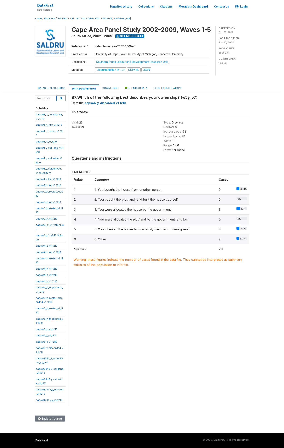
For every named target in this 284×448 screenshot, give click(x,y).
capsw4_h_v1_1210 (46, 268)
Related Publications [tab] (168, 88)
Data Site (49, 18)
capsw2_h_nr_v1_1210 (48, 185)
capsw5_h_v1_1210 (46, 329)
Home (38, 18)
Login (244, 6)
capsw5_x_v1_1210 (46, 341)
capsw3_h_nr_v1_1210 (48, 202)
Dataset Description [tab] (51, 88)
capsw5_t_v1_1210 (46, 335)
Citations (166, 6)
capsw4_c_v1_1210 (46, 245)
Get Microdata (131, 36)
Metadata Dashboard (193, 6)
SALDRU (62, 18)
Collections (146, 6)
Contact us (221, 6)
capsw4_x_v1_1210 (46, 281)
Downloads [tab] (110, 88)
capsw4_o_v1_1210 (46, 274)
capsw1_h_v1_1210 (46, 141)
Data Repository (121, 6)
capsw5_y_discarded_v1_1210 (105, 103)
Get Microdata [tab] (137, 88)
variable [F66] (122, 18)
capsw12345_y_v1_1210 (49, 399)
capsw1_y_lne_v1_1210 (48, 179)
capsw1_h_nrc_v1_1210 (49, 124)
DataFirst (45, 5)
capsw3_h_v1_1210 (46, 218)
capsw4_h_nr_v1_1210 (48, 252)
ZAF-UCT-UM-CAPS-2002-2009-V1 (91, 18)
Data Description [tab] (84, 88)
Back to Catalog (51, 418)
